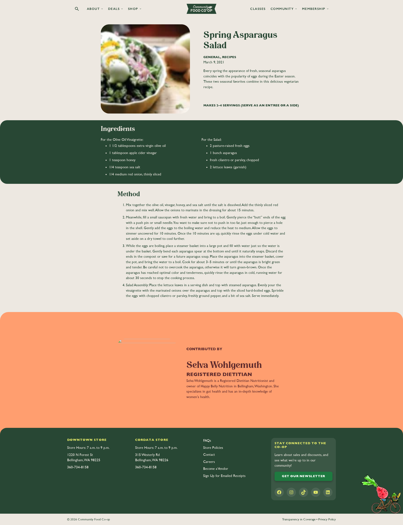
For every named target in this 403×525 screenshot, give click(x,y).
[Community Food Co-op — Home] (201, 9)
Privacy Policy (327, 519)
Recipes (229, 57)
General (211, 57)
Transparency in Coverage (298, 519)
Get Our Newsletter (303, 476)
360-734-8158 (78, 467)
